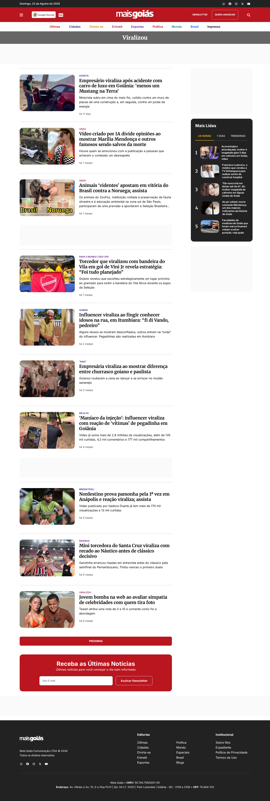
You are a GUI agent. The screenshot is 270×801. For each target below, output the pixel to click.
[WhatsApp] (223, 3)
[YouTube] (248, 3)
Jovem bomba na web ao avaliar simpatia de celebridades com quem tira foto (123, 599)
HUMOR (83, 310)
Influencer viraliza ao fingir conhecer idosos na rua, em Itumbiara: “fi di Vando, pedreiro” (124, 320)
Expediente (223, 747)
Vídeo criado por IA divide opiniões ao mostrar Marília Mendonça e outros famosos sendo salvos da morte (120, 139)
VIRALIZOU (85, 592)
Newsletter (199, 14)
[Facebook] (230, 3)
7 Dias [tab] (221, 135)
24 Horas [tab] (204, 135)
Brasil (195, 26)
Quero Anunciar (225, 14)
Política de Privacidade (231, 752)
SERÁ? (82, 180)
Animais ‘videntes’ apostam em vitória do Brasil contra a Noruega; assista (123, 188)
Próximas (96, 641)
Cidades (75, 26)
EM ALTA (84, 413)
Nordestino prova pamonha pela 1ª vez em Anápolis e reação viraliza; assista (124, 496)
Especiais (182, 752)
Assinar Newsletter (134, 681)
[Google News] (61, 14)
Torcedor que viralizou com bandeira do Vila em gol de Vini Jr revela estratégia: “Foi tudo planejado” (122, 267)
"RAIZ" (83, 361)
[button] (21, 14)
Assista (84, 75)
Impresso (213, 26)
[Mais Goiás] (135, 14)
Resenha (84, 541)
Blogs (180, 762)
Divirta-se (96, 26)
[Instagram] (236, 3)
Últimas (55, 26)
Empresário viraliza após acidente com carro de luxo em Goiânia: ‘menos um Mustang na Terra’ (120, 86)
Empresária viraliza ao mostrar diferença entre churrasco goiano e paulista (123, 369)
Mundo (177, 26)
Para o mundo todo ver (94, 257)
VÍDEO (82, 129)
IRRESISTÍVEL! (86, 489)
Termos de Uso (226, 757)
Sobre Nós (223, 742)
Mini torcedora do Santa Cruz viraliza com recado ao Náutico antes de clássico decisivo (124, 551)
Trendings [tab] (238, 135)
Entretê (117, 26)
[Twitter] (242, 3)
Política (158, 26)
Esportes (137, 26)
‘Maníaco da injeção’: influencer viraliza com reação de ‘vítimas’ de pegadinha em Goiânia (123, 423)
